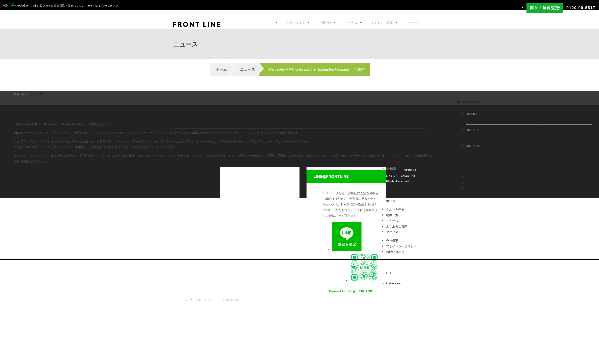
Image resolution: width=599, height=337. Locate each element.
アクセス (413, 22)
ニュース (351, 22)
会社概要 (392, 240)
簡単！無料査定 (544, 7)
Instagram (393, 283)
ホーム (221, 69)
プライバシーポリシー (202, 300)
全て (469, 177)
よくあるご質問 (382, 22)
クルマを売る (296, 22)
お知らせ (36, 93)
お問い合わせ (230, 300)
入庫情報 (472, 188)
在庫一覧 (325, 22)
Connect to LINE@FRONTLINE (351, 291)
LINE (390, 273)
